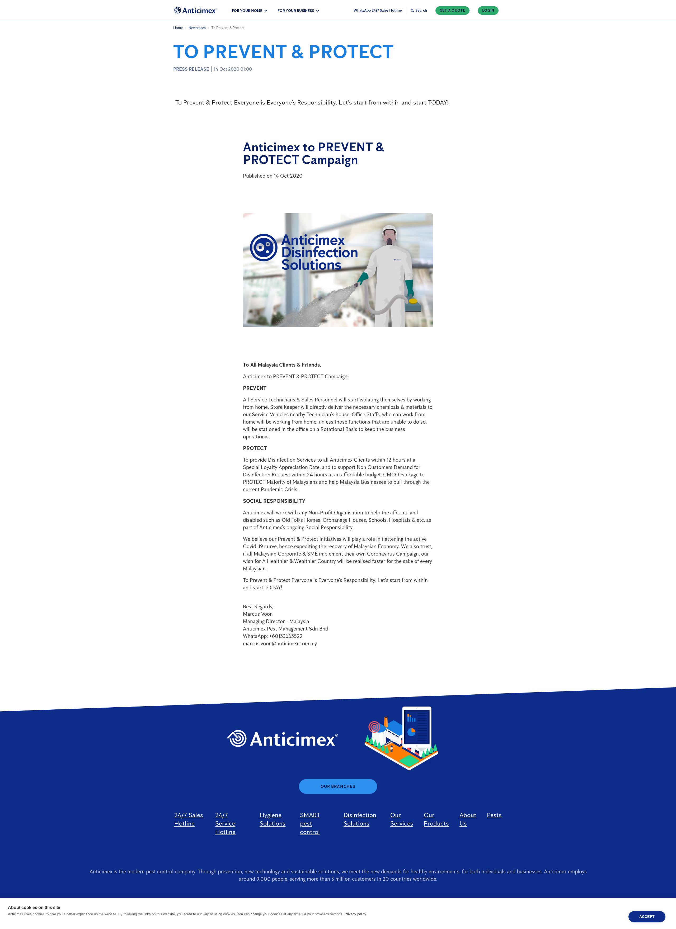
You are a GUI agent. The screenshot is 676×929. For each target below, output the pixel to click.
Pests (494, 815)
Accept (647, 917)
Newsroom (197, 28)
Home (178, 28)
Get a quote (452, 10)
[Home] (195, 10)
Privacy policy (355, 914)
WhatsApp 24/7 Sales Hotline (378, 10)
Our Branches (338, 786)
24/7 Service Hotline (225, 823)
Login (488, 10)
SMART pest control (310, 823)
